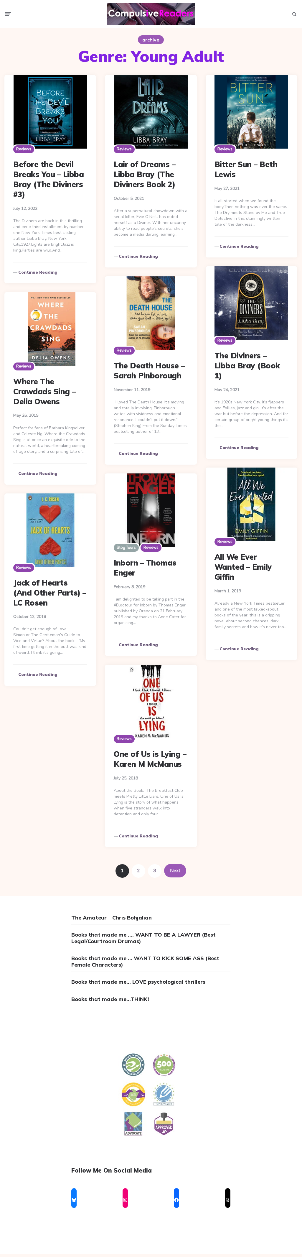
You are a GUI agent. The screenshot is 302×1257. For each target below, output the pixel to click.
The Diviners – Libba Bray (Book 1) (247, 365)
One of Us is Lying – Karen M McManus (150, 759)
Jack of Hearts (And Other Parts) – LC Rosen (49, 593)
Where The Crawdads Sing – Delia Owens (44, 391)
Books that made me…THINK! (110, 999)
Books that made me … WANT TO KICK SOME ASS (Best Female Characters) (145, 961)
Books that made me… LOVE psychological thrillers (138, 981)
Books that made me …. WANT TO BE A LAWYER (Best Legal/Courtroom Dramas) (143, 938)
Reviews (23, 149)
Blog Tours (126, 547)
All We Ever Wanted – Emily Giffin (243, 567)
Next (175, 870)
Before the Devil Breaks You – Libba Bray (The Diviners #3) (48, 179)
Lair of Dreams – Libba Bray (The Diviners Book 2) (144, 174)
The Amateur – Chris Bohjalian (111, 917)
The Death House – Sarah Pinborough (149, 370)
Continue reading (37, 272)
